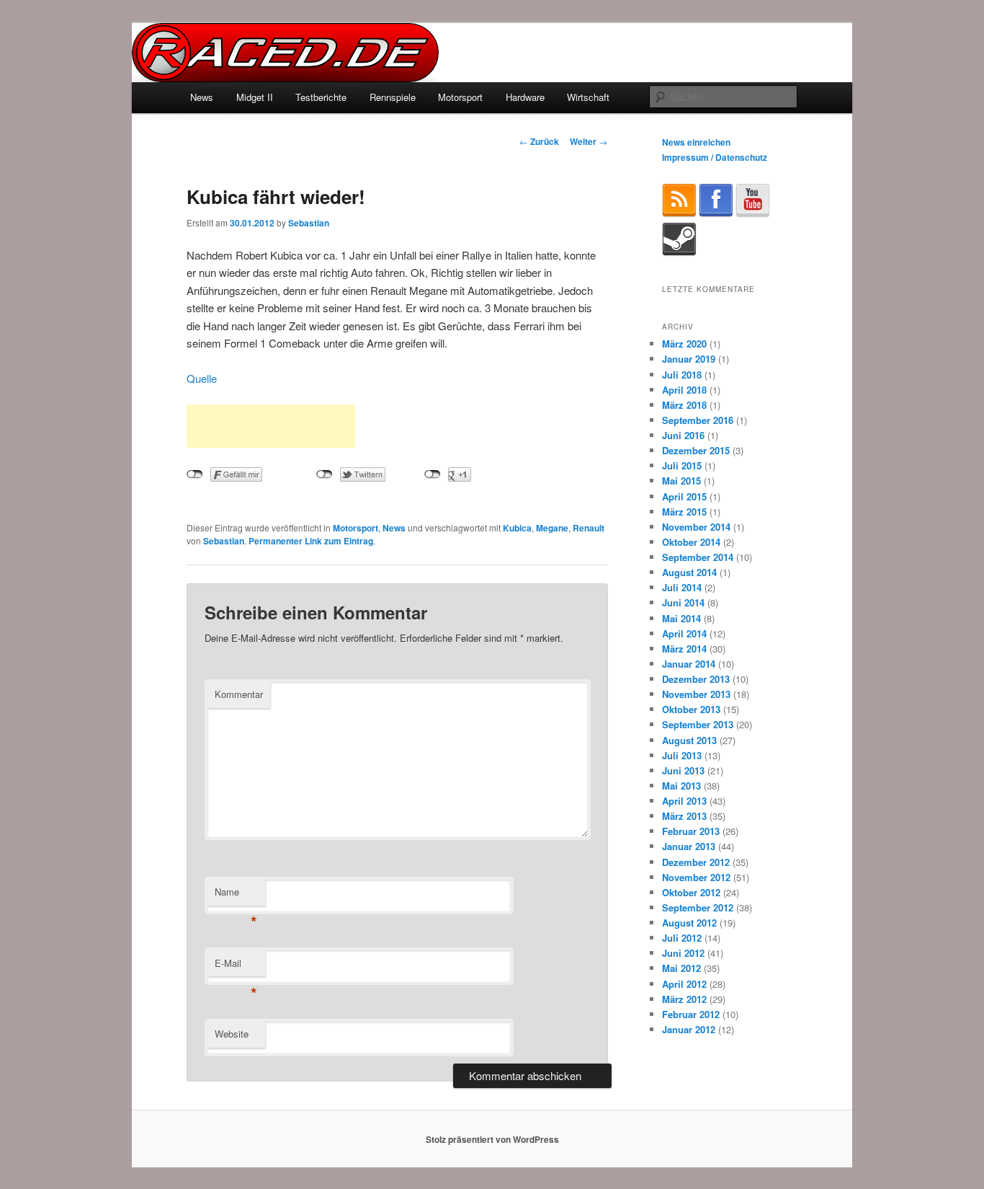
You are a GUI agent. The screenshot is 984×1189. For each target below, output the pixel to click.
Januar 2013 (688, 846)
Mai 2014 (681, 618)
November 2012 (696, 877)
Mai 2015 (681, 480)
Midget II (254, 97)
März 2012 (684, 999)
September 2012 (697, 907)
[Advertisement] (271, 426)
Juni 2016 (683, 435)
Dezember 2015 (696, 450)
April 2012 (684, 984)
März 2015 (684, 511)
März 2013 (684, 816)
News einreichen (696, 142)
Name (236, 895)
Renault (588, 527)
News (201, 97)
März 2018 (684, 405)
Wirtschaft (588, 97)
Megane (552, 527)
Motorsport (460, 97)
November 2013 (696, 694)
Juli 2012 (682, 938)
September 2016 (697, 420)
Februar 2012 (691, 1014)
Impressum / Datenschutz (714, 157)
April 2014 (684, 633)
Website (232, 1033)
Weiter (588, 141)
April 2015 (684, 496)
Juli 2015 (682, 465)
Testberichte (320, 97)
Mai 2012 (681, 968)
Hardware (525, 97)
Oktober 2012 (691, 892)
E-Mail (236, 966)
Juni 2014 (683, 602)
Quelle (202, 378)
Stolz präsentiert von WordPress (492, 1139)
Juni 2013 (683, 770)
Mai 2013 (681, 785)
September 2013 (697, 724)
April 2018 (684, 390)
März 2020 (684, 343)
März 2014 (684, 648)
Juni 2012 (683, 953)
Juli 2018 (682, 374)
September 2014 (697, 557)
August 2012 (689, 922)
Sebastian (308, 222)
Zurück (539, 141)
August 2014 (689, 572)
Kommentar (239, 694)
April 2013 (684, 801)
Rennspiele (393, 97)
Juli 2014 (682, 587)
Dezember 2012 (696, 862)
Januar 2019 (688, 359)
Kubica (517, 527)
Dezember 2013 (696, 679)
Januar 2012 (688, 1029)
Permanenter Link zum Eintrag (311, 540)
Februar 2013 (691, 831)
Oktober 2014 (691, 542)
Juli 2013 (682, 755)
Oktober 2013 (691, 709)
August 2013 (689, 740)
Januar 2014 (688, 664)
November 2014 (696, 527)
